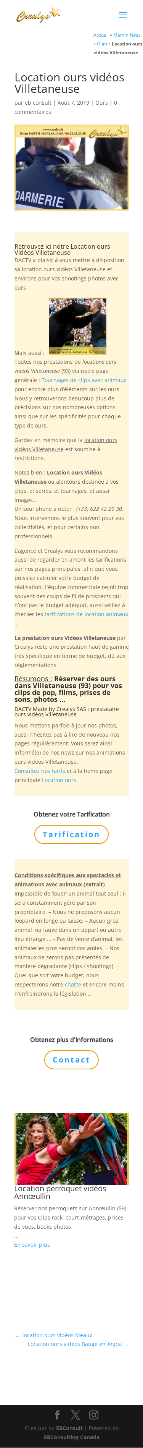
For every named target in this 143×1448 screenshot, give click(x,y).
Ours (102, 43)
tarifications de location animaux (86, 614)
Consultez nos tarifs (39, 770)
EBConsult (69, 1428)
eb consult (38, 102)
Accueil (101, 35)
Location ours (59, 780)
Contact (71, 1059)
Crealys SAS (71, 709)
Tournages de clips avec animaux (84, 380)
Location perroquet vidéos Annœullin (60, 1192)
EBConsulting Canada (72, 1437)
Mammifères (127, 35)
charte (73, 984)
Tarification (71, 834)
